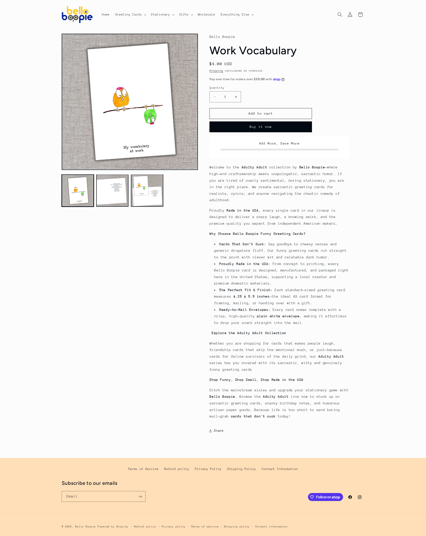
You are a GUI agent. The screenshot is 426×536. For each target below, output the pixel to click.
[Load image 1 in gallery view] (78, 190)
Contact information (271, 526)
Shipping (216, 70)
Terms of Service (143, 469)
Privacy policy (174, 526)
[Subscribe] (140, 496)
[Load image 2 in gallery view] (112, 190)
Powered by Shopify (113, 526)
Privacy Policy (208, 469)
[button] (130, 14)
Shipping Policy (241, 469)
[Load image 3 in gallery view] (147, 190)
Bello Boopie (85, 526)
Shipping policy (237, 526)
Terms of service (205, 526)
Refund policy (176, 469)
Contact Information (280, 469)
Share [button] (218, 430)
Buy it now (261, 127)
